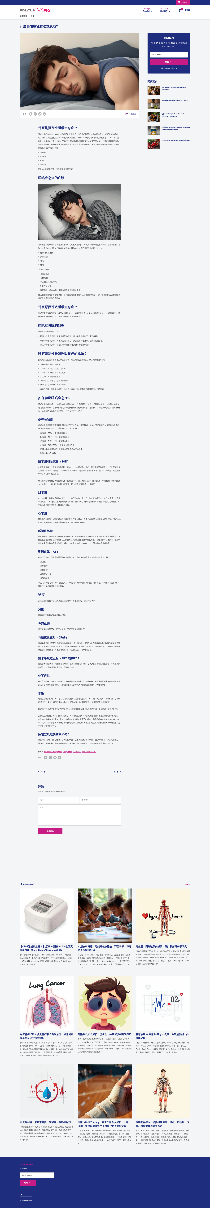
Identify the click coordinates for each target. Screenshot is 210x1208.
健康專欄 (23, 16)
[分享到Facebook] (30, 114)
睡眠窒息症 (77, 752)
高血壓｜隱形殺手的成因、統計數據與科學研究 (161, 946)
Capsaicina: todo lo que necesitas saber (176, 140)
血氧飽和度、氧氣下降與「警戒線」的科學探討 (45, 1122)
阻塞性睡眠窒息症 (89, 752)
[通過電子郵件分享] (44, 114)
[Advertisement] (93, 865)
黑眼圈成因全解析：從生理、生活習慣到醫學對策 (104, 1034)
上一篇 (43, 772)
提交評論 (50, 831)
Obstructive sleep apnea (53, 752)
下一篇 (116, 772)
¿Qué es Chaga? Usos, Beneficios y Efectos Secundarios (174, 115)
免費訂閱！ (169, 62)
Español (23, 1195)
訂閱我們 (185, 2)
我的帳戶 (164, 11)
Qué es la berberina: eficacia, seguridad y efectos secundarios (176, 128)
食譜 (32, 16)
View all (187, 884)
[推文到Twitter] (40, 114)
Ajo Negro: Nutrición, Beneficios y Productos (174, 88)
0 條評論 (132, 114)
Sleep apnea (67, 752)
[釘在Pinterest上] (35, 114)
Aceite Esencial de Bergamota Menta (175, 100)
